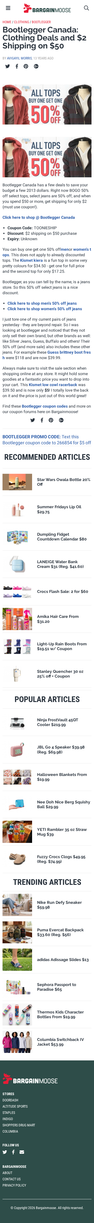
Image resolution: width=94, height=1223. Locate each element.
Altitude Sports (15, 1106)
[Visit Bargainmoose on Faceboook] (13, 1152)
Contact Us (12, 1179)
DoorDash (10, 1100)
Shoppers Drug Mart (19, 1125)
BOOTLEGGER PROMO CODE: (32, 436)
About (7, 1173)
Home (7, 22)
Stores (8, 1094)
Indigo (8, 1119)
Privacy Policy (14, 1185)
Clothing (21, 22)
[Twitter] (8, 66)
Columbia (10, 1131)
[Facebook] (17, 66)
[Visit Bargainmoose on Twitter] (5, 1152)
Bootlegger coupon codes (45, 406)
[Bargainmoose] (47, 8)
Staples (9, 1113)
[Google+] (36, 66)
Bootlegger (41, 22)
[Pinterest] (26, 66)
